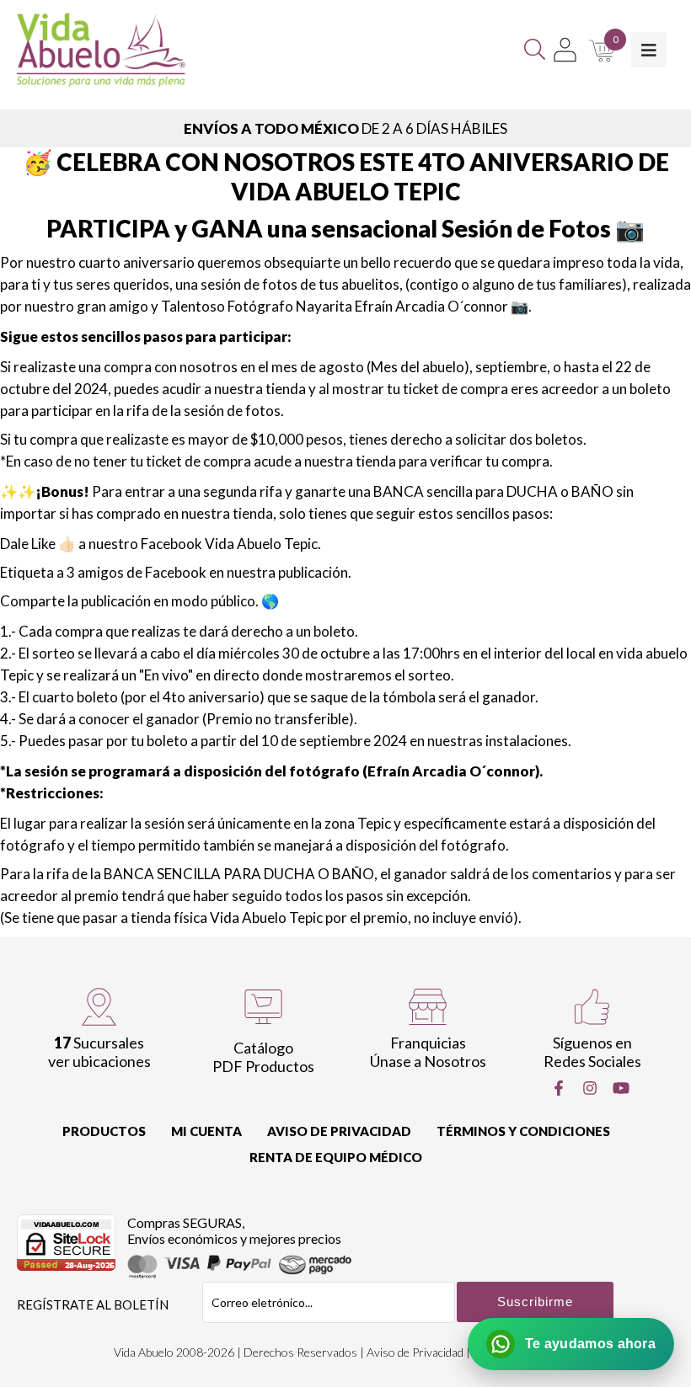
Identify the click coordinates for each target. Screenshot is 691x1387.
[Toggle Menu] (649, 49)
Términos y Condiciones (523, 1131)
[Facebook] (558, 1088)
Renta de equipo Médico (335, 1157)
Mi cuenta (206, 1131)
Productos (104, 1131)
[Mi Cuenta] (565, 49)
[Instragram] (589, 1088)
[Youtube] (621, 1088)
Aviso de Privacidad (339, 1131)
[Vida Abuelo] (101, 50)
